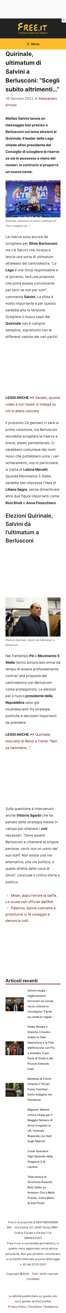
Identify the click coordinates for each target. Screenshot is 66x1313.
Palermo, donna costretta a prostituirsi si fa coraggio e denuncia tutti (31, 914)
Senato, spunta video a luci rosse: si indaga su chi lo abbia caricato (33, 404)
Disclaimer (35, 1306)
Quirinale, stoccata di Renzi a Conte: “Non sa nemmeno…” (31, 741)
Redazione (51, 1306)
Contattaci (33, 1279)
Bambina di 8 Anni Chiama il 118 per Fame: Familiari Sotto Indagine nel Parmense (39, 1089)
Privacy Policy (17, 1306)
